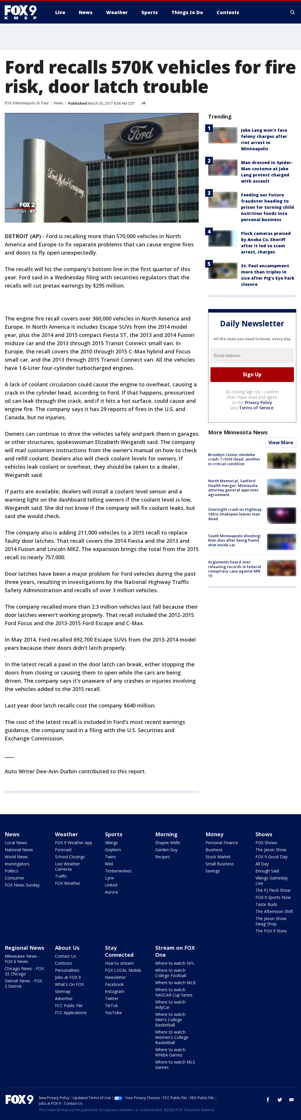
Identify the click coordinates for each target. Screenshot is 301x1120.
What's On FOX (69, 984)
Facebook (114, 984)
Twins (110, 856)
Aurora (111, 892)
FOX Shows (266, 842)
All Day (262, 864)
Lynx (109, 878)
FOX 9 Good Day (271, 856)
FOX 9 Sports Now (273, 897)
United (111, 885)
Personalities (67, 970)
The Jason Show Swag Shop (270, 921)
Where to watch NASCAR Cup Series (174, 992)
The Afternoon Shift (274, 911)
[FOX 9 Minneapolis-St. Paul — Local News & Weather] (24, 12)
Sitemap (63, 991)
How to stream (119, 963)
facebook (268, 1099)
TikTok (111, 1005)
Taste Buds (266, 904)
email (291, 1099)
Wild (109, 864)
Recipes (162, 856)
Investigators (17, 864)
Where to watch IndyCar (170, 1004)
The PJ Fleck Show (272, 890)
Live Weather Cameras (67, 866)
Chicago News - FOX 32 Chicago (24, 971)
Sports (113, 834)
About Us (67, 947)
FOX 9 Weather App (73, 842)
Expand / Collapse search (292, 12)
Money (214, 834)
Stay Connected (119, 951)
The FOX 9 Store (271, 931)
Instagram (114, 991)
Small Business (219, 864)
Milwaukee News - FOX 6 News (22, 958)
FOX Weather (67, 883)
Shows (263, 834)
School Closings (70, 856)
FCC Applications (71, 1012)
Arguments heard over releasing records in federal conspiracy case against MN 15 (234, 568)
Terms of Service (256, 407)
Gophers (113, 849)
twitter (280, 1099)
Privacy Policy (258, 402)
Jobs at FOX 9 (68, 977)
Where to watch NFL (175, 963)
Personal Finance (221, 842)
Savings (212, 871)
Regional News (24, 947)
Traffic (61, 876)
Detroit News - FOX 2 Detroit (23, 983)
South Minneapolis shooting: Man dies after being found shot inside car (234, 540)
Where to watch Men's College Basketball (170, 1019)
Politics (11, 871)
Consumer (14, 878)
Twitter (111, 998)
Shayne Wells (167, 842)
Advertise (64, 998)
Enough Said (267, 871)
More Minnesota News (237, 432)
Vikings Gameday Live (271, 880)
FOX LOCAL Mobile (123, 970)
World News (16, 856)
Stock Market (218, 856)
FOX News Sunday (22, 885)
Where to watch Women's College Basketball (171, 1037)
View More (280, 442)
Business (214, 849)
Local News (16, 842)
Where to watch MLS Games (175, 1064)
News (58, 103)
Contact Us (65, 956)
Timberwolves (118, 871)
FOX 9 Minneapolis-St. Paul (27, 103)
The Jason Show (270, 849)
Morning (166, 834)
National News (19, 849)
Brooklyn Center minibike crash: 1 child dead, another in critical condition (234, 459)
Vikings (111, 842)
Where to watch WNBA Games (170, 1052)
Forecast (63, 849)
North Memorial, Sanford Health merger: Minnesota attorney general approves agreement (233, 487)
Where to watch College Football (170, 972)
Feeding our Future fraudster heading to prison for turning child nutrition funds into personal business (267, 207)
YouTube (113, 1012)
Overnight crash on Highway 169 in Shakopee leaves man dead (235, 514)
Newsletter (115, 977)
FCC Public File (69, 1005)
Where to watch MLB (175, 982)
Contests (63, 963)
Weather (66, 834)
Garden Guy (166, 849)
